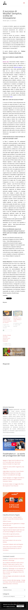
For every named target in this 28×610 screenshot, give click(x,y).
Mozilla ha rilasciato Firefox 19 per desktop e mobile (17, 319)
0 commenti (13, 20)
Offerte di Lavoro (7, 521)
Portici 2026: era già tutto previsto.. (11, 534)
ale (3, 562)
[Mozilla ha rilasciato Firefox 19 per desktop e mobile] (17, 313)
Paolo (4, 576)
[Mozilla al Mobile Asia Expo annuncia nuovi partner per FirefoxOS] (7, 332)
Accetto (20, 606)
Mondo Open (6, 20)
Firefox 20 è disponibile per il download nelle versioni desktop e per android (7, 319)
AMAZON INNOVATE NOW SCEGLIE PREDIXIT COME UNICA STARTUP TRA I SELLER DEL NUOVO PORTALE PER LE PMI (13, 564)
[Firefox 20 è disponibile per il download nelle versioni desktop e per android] (7, 313)
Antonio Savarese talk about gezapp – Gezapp (14, 580)
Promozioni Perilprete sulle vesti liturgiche (13, 544)
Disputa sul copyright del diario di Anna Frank (14, 527)
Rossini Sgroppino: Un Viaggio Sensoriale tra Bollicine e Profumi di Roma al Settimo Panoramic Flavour (13, 479)
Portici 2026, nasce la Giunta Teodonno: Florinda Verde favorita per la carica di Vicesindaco (12, 548)
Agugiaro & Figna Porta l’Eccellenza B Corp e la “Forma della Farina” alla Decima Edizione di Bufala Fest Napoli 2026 (13, 462)
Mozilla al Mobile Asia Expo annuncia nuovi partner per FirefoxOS (7, 338)
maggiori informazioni (10, 606)
